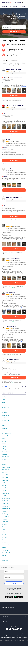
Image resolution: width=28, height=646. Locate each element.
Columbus (5, 506)
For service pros (6, 612)
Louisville (4, 454)
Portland (4, 511)
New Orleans (5, 457)
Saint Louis (5, 477)
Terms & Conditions (22, 637)
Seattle (4, 555)
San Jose (4, 423)
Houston (4, 540)
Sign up (14, 583)
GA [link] (7, 6)
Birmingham (5, 397)
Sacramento (5, 415)
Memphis (4, 524)
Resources (5, 617)
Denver (4, 425)
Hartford (4, 428)
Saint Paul (4, 472)
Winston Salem (6, 498)
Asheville (4, 488)
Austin (3, 529)
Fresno (4, 405)
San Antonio (5, 542)
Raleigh (4, 495)
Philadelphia (5, 516)
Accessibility (21, 634)
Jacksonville (5, 436)
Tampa (4, 444)
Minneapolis (5, 470)
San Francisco (6, 420)
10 (22, 386)
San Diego (5, 418)
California (10, 634)
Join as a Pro (18, 2)
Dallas (3, 532)
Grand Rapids (6, 467)
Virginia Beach (6, 553)
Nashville (4, 527)
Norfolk (4, 547)
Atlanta (4, 446)
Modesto (4, 412)
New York (4, 485)
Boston (4, 462)
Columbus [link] (12, 6)
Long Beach (5, 407)
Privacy (5, 634)
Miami (3, 438)
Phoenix (4, 399)
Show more (23, 86)
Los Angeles (5, 410)
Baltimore (4, 459)
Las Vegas (5, 480)
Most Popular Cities (7, 567)
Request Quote (14, 95)
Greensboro (5, 493)
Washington (5, 431)
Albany (4, 482)
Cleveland (5, 503)
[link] (14, 72)
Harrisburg (5, 514)
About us (4, 621)
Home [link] (3, 6)
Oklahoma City (6, 508)
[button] (4, 90)
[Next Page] (25, 386)
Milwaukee (5, 560)
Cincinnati (5, 501)
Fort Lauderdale (6, 433)
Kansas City (5, 475)
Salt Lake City (6, 545)
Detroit (4, 464)
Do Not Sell (15, 634)
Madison (4, 558)
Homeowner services (8, 607)
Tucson (4, 402)
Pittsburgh (5, 519)
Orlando (4, 441)
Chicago (4, 449)
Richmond (5, 550)
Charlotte (4, 490)
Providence (5, 521)
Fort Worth (5, 537)
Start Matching (14, 32)
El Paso (4, 534)
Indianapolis (5, 451)
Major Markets (7, 393)
